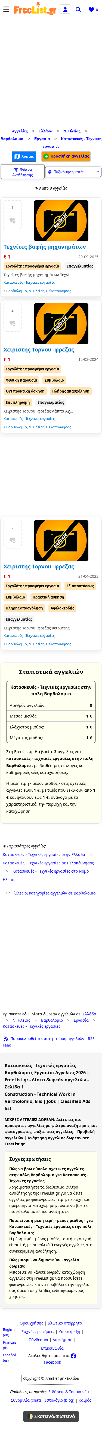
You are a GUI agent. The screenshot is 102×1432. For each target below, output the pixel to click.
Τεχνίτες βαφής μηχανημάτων (45, 246)
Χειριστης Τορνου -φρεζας (39, 349)
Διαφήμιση (63, 1339)
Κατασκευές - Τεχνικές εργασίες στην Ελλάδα (44, 854)
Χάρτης (27, 156)
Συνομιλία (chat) (26, 1400)
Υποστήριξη (69, 1331)
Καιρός (85, 1400)
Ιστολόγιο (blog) (59, 1400)
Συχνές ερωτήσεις (37, 1331)
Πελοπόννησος (58, 290)
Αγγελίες (20, 131)
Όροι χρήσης (31, 1323)
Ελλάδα (45, 131)
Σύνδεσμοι (38, 1339)
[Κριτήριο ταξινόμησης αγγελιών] (73, 172)
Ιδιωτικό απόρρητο (65, 1323)
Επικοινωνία (52, 1348)
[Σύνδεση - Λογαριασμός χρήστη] (65, 9)
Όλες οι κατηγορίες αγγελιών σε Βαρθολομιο (50, 893)
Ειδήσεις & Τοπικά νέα (68, 1391)
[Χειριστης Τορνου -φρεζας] (61, 323)
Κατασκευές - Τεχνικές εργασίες (29, 282)
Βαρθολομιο (12, 138)
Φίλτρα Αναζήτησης (22, 172)
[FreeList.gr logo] (35, 9)
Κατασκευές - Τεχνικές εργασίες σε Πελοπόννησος (48, 862)
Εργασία (42, 138)
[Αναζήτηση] (78, 9)
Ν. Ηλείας (72, 131)
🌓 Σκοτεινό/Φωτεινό (51, 1416)
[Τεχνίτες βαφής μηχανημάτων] (61, 220)
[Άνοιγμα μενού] (6, 9)
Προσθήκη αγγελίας (69, 156)
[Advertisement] (51, 73)
